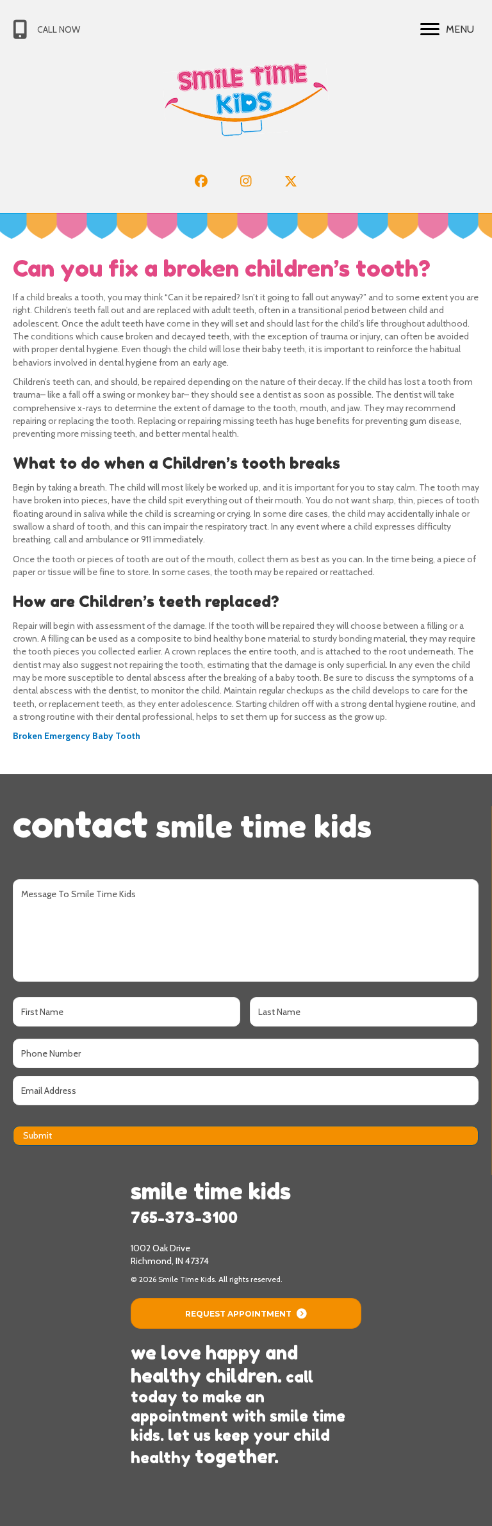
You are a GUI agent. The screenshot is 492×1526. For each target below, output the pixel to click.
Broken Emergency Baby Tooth (76, 736)
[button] (201, 181)
